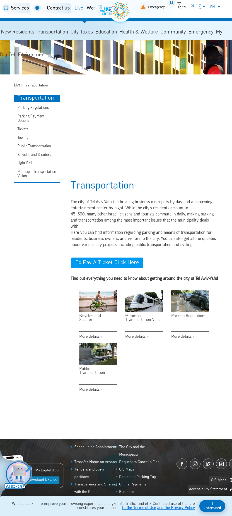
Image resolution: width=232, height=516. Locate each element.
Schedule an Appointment (95, 447)
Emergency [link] (156, 7)
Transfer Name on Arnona (95, 462)
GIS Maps (126, 470)
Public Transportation (34, 146)
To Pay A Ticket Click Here (107, 262)
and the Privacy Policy (176, 508)
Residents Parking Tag (137, 477)
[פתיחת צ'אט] (17, 474)
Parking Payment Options (31, 118)
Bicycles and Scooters (34, 154)
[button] (15, 8)
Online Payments (132, 485)
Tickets (22, 129)
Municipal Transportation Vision (36, 173)
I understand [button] (212, 506)
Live (79, 8)
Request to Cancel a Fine (139, 462)
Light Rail (24, 163)
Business (126, 492)
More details (90, 337)
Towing (22, 137)
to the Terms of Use (139, 508)
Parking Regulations (33, 107)
